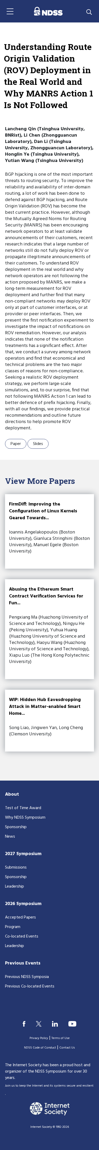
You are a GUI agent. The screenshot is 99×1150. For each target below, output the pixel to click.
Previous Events (22, 963)
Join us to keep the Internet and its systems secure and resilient (49, 1085)
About (12, 794)
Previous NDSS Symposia (27, 976)
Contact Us (67, 1047)
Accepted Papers (20, 917)
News (10, 836)
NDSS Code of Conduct (40, 1047)
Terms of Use (60, 1038)
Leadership (14, 886)
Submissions (16, 867)
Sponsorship (16, 827)
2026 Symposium (23, 904)
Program (12, 927)
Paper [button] (16, 443)
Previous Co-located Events (29, 986)
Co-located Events (21, 936)
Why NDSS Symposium (25, 817)
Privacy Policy (39, 1038)
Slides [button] (38, 443)
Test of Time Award (23, 808)
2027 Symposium (23, 854)
